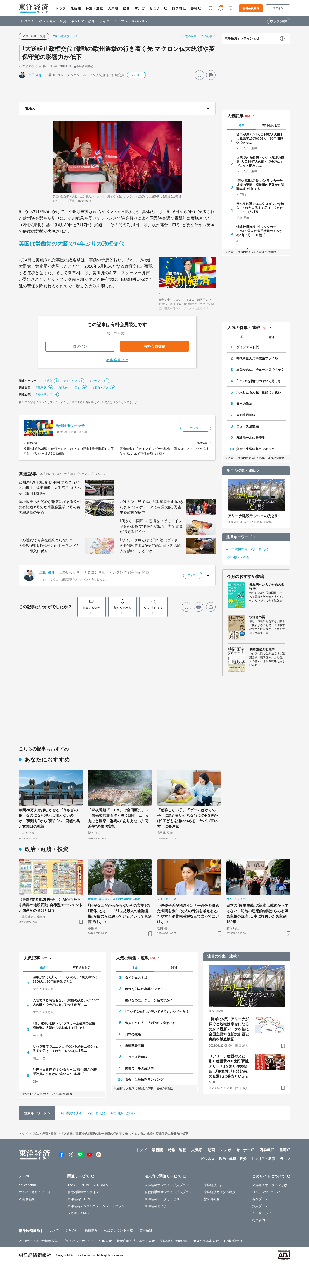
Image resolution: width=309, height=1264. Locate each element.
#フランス (96, 381)
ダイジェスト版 (247, 347)
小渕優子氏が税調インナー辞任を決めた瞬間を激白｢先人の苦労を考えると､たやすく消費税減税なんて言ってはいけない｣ (188, 913)
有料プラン (260, 1199)
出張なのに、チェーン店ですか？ (260, 369)
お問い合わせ (233, 1241)
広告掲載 (145, 1230)
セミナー (157, 8)
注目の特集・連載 (241, 470)
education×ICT (29, 1185)
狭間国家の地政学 (262, 649)
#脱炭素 (41, 387)
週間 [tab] (271, 337)
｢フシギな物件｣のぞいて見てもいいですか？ (261, 381)
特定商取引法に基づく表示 (136, 1241)
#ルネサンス (44, 394)
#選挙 (48, 381)
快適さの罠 (257, 617)
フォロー (136, 75)
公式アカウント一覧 (118, 1230)
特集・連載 (94, 8)
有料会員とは (117, 360)
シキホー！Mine (78, 1213)
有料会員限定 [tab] (271, 125)
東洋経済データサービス (162, 1199)
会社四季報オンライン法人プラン (169, 1192)
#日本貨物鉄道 (236, 549)
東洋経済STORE (79, 1199)
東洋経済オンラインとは (242, 38)
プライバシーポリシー (78, 1241)
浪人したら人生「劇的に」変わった (261, 392)
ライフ (105, 21)
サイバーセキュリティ (35, 1192)
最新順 (76, 8)
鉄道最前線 (27, 1199)
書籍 (194, 8)
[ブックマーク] (199, 75)
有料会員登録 (251, 8)
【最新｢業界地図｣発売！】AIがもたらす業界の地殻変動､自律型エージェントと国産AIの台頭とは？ (51, 905)
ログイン (278, 8)
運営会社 (71, 1230)
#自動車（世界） (69, 387)
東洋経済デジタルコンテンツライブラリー (97, 1206)
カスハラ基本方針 (206, 1241)
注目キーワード (239, 537)
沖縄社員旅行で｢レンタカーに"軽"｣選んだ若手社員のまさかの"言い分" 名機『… (259, 231)
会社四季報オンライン (83, 1192)
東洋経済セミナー (157, 1206)
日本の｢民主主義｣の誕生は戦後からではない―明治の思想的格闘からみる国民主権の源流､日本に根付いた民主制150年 (257, 913)
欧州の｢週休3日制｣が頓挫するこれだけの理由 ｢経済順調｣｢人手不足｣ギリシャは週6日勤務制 (50, 487)
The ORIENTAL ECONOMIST (88, 1185)
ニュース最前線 (247, 426)
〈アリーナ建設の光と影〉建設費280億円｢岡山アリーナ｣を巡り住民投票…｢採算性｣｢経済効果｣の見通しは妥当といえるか (229, 1068)
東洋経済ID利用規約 (174, 1241)
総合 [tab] (242, 125)
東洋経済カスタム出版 (220, 1192)
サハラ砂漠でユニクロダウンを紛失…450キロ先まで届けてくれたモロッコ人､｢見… (260, 208)
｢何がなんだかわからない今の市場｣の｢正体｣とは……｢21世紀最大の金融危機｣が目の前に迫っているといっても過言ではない (120, 913)
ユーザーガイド (263, 1213)
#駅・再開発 (260, 549)
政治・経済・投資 (53, 21)
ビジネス (28, 21)
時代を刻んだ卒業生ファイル (257, 358)
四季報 (177, 8)
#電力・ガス (101, 387)
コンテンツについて (266, 1192)
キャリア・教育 (83, 21)
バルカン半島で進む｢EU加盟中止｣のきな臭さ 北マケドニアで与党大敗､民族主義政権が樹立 (151, 507)
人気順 (113, 8)
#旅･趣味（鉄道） (239, 557)
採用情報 (91, 1230)
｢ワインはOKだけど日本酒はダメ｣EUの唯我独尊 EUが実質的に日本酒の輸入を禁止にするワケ (150, 545)
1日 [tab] (241, 337)
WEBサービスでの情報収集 (38, 1241)
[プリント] (211, 75)
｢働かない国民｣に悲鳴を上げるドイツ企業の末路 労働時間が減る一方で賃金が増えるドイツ (151, 526)
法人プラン (260, 1206)
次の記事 (206, 36)
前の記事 (190, 36)
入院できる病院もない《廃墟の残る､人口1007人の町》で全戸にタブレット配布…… (260, 161)
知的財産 (105, 1241)
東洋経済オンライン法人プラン (167, 1185)
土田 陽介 (35, 75)
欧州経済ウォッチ (70, 426)
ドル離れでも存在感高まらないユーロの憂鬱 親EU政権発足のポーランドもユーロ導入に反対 (50, 545)
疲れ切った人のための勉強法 (266, 586)
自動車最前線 (246, 415)
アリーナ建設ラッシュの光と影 (253, 516)
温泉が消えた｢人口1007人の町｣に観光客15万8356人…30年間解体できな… (259, 138)
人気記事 (235, 116)
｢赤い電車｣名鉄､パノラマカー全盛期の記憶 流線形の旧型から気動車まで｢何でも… (260, 185)
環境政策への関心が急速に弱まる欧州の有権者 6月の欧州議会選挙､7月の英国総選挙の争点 (50, 507)
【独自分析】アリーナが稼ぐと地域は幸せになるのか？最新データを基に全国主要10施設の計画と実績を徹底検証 (229, 1029)
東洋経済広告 (213, 1185)
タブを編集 (281, 21)
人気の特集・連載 (243, 327)
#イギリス (71, 381)
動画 (126, 8)
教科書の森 (212, 1199)
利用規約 (258, 1220)
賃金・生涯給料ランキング (255, 449)
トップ (60, 8)
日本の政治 (244, 403)
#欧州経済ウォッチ (65, 36)
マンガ (140, 8)
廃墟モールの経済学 (250, 437)
